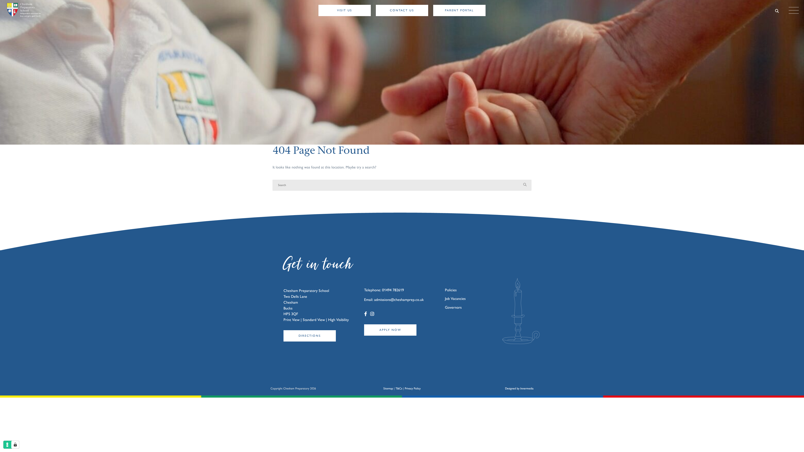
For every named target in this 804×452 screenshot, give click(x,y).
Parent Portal (459, 10)
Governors (453, 307)
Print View (291, 319)
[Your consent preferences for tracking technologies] (15, 445)
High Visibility (338, 319)
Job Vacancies (455, 298)
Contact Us (402, 10)
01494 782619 (393, 290)
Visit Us (344, 10)
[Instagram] (372, 314)
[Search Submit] (777, 10)
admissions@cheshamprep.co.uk (399, 299)
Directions (310, 336)
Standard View (314, 319)
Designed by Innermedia (519, 388)
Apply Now (390, 330)
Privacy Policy (413, 388)
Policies (451, 290)
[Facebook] (365, 314)
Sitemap (388, 388)
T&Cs (399, 388)
